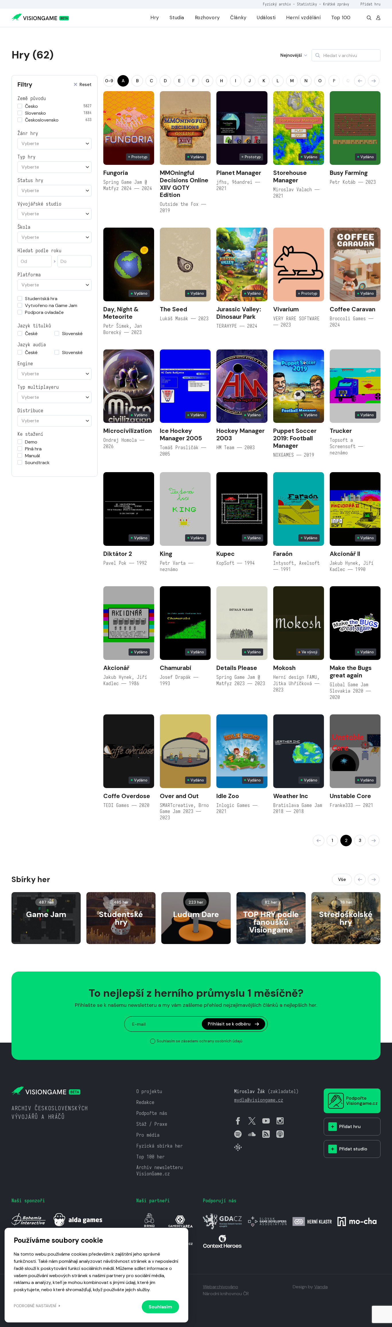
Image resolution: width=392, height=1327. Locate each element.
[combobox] (55, 143)
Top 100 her (150, 1157)
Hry (154, 17)
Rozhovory (207, 17)
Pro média (148, 1135)
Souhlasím (160, 1307)
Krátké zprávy (336, 4)
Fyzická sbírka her (159, 1146)
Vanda (321, 1287)
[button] (360, 81)
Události (266, 17)
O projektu (149, 1091)
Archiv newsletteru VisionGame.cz (159, 1170)
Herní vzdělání (303, 17)
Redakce (145, 1102)
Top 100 (341, 17)
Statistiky (307, 4)
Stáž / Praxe (151, 1124)
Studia (177, 17)
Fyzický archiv (277, 4)
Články (238, 17)
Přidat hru (370, 4)
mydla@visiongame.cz (258, 1100)
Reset (85, 85)
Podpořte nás (151, 1113)
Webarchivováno (220, 1287)
